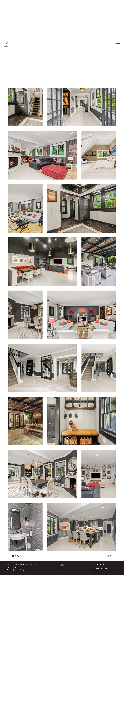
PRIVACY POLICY (98, 564)
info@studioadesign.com (19, 570)
